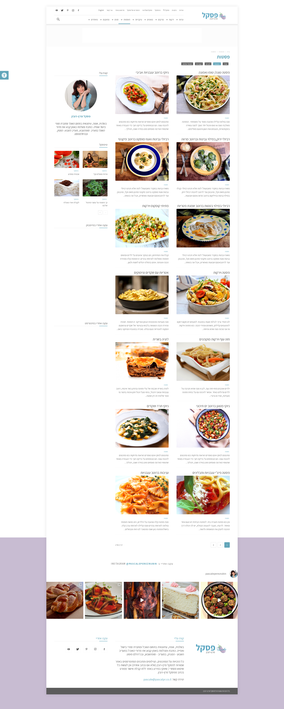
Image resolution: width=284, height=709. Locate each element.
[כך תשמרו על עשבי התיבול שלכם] (95, 187)
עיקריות (138, 19)
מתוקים (106, 19)
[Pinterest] (67, 10)
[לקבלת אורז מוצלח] (66, 187)
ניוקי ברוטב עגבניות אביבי (152, 72)
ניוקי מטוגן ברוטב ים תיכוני (213, 406)
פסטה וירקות (221, 272)
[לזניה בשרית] (142, 361)
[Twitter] (62, 10)
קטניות (198, 64)
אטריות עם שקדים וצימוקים (151, 272)
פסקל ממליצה (147, 10)
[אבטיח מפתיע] (66, 159)
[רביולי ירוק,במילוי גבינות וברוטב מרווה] (203, 161)
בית (228, 51)
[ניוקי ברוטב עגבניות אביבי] (142, 94)
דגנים (208, 64)
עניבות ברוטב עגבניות (155, 472)
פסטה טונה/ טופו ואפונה (214, 72)
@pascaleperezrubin (141, 563)
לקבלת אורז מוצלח (71, 202)
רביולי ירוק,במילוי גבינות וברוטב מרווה (205, 139)
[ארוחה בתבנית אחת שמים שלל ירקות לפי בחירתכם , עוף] (142, 600)
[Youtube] (56, 10)
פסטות (217, 64)
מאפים (150, 19)
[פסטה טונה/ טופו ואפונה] (203, 94)
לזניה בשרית (161, 339)
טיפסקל (157, 10)
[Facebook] (78, 10)
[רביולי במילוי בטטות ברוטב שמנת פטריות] (203, 228)
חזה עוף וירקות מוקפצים (214, 339)
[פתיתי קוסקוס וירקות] (142, 228)
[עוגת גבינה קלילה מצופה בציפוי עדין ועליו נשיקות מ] (180, 600)
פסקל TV (166, 10)
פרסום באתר (119, 10)
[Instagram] (73, 10)
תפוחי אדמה (187, 64)
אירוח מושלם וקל (100, 174)
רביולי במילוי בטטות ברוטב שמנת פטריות (203, 206)
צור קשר (109, 10)
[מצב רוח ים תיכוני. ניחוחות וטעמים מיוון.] (103, 600)
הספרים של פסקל (133, 10)
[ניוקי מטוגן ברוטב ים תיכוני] (203, 428)
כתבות (174, 10)
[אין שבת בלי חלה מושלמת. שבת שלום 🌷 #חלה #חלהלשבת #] (64, 600)
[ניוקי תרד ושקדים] (142, 428)
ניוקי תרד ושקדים (158, 406)
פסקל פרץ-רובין (80, 116)
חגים (116, 19)
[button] (4, 75)
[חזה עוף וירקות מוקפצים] (203, 361)
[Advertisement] (142, 35)
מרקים (161, 19)
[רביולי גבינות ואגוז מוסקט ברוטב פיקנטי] (142, 161)
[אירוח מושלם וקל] (95, 159)
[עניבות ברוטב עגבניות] (142, 495)
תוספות (127, 19)
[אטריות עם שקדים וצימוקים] (142, 295)
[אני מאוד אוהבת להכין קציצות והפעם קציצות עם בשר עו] (219, 600)
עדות (181, 19)
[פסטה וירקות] (203, 295)
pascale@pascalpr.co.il (157, 679)
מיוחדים (94, 19)
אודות (181, 10)
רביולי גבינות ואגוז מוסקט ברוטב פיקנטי (143, 139)
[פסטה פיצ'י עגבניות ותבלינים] (203, 495)
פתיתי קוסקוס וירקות (155, 206)
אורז (225, 64)
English (101, 10)
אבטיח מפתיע (73, 174)
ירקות (171, 19)
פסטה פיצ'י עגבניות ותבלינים (211, 472)
